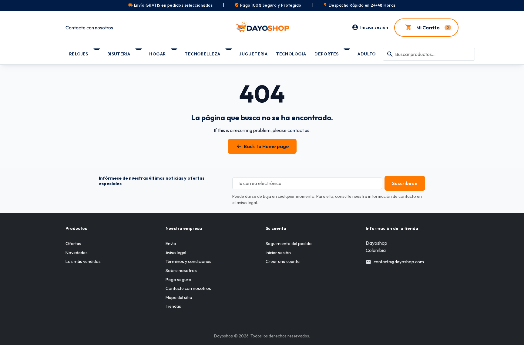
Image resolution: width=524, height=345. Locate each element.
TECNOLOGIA (291, 54)
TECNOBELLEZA (202, 54)
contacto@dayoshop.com (399, 261)
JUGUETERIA (253, 54)
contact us (298, 130)
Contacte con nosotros (89, 28)
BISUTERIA (118, 54)
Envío (171, 243)
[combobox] (429, 54)
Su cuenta (276, 228)
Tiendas (173, 306)
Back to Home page (262, 146)
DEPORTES (326, 54)
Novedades (77, 252)
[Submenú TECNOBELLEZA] (229, 51)
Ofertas (73, 243)
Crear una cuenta (283, 261)
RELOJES (78, 54)
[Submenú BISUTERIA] (139, 51)
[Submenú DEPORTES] (347, 51)
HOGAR (157, 54)
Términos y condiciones (188, 261)
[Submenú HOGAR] (174, 51)
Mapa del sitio (179, 297)
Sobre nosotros (181, 270)
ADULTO (367, 54)
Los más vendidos (83, 261)
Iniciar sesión (278, 252)
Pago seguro (178, 279)
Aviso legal (176, 252)
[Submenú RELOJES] (97, 51)
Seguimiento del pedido (289, 243)
